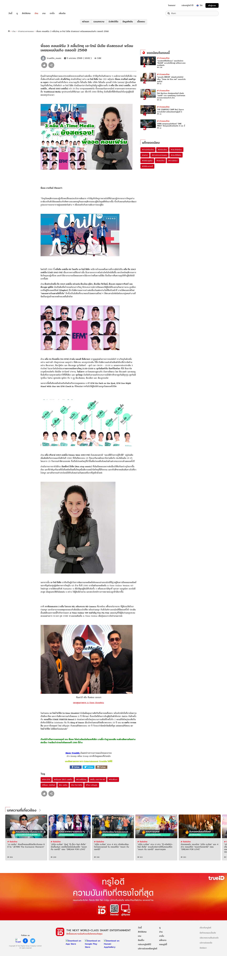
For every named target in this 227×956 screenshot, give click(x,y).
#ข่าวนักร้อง (172, 160)
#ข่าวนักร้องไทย (148, 149)
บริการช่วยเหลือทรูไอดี (147, 948)
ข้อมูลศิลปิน (128, 21)
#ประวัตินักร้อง (176, 149)
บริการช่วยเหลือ (206, 942)
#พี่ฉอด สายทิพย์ (48, 785)
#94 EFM (46, 779)
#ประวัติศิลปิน (176, 155)
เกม (44, 13)
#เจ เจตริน (63, 785)
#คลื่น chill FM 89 (97, 779)
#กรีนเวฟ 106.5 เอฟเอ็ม (63, 779)
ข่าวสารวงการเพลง (26, 31)
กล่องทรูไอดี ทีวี (187, 5)
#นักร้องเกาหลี (147, 166)
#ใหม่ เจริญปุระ (91, 785)
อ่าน (36, 13)
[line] (18, 940)
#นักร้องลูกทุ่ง (147, 160)
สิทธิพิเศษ (26, 13)
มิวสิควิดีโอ (113, 21)
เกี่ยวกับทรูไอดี (205, 927)
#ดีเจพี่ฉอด (113, 779)
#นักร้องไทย (162, 149)
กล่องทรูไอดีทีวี (144, 944)
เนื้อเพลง (141, 21)
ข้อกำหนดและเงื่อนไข (208, 932)
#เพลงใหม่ (160, 160)
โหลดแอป (171, 5)
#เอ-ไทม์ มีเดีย (76, 785)
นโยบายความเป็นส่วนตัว (209, 937)
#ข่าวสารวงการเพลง (159, 155)
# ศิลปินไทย (12, 841)
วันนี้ (10, 13)
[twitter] (32, 940)
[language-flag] (198, 5)
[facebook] (25, 940)
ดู (17, 13)
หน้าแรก (85, 21)
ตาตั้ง (52, 13)
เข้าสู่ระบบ (212, 5)
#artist (145, 155)
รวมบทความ (98, 21)
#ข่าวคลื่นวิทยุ (81, 779)
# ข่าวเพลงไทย (163, 58)
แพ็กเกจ (162, 940)
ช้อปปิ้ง (141, 940)
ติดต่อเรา (203, 947)
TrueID (16, 5)
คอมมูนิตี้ (163, 944)
